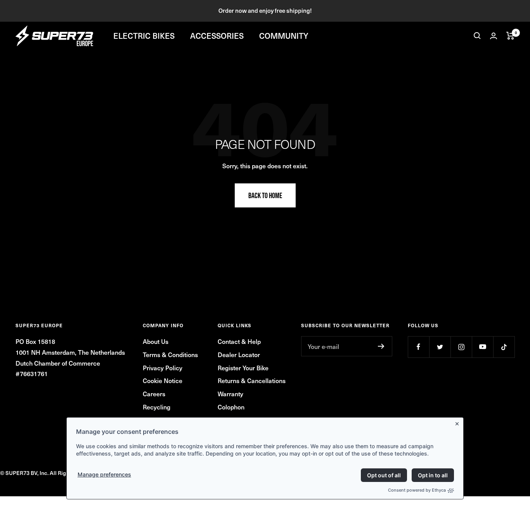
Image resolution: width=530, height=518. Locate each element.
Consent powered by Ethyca (417, 490)
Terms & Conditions (170, 354)
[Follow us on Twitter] (439, 346)
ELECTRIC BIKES (144, 35)
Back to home (265, 195)
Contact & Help (239, 341)
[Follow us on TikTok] (503, 346)
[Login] (493, 36)
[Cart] (510, 36)
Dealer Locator (239, 354)
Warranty (230, 393)
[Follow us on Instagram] (461, 346)
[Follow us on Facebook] (418, 346)
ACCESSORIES (217, 35)
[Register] (381, 346)
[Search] (477, 35)
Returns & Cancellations (252, 380)
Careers (154, 393)
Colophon (231, 406)
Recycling (156, 406)
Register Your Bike (243, 367)
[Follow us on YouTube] (482, 346)
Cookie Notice (162, 380)
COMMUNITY (283, 35)
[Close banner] (458, 422)
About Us (155, 341)
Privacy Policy (162, 367)
